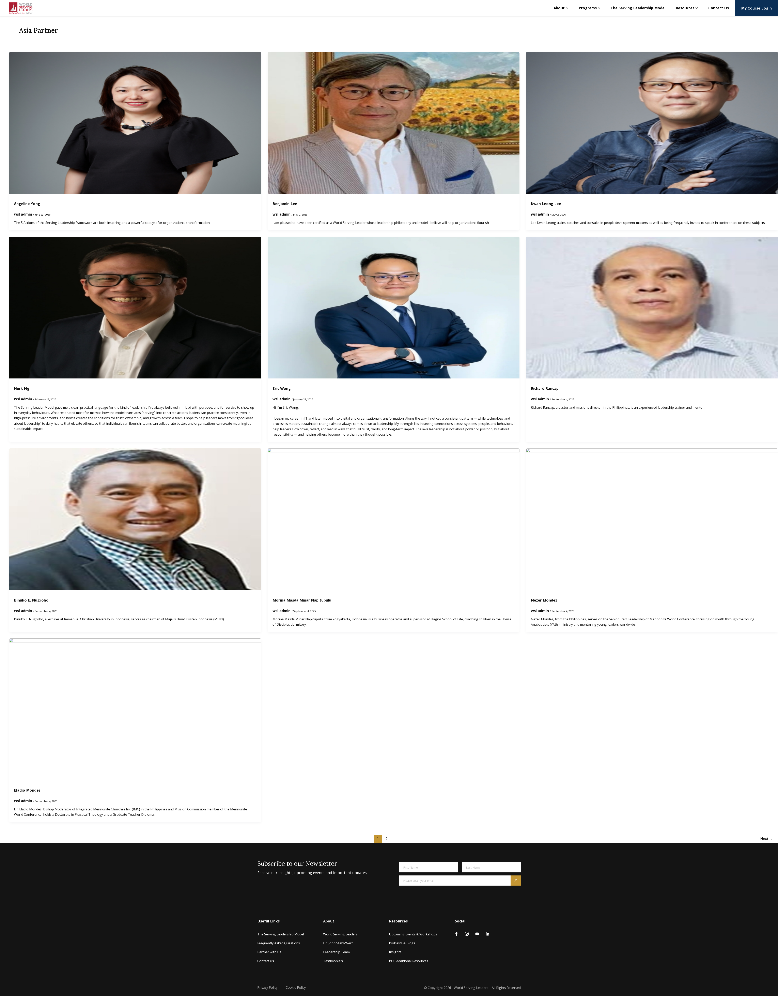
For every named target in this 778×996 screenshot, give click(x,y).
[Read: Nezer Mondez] (652, 518)
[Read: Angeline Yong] (135, 122)
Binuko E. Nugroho (31, 600)
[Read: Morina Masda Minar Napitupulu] (394, 518)
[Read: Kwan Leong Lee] (652, 122)
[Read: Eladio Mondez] (135, 708)
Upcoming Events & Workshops (413, 934)
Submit (516, 880)
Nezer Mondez (544, 600)
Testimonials (333, 961)
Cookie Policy (296, 987)
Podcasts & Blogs (402, 943)
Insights (395, 952)
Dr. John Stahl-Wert (338, 943)
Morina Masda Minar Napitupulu (302, 600)
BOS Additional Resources (408, 961)
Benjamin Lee (285, 203)
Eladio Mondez (27, 790)
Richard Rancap (545, 388)
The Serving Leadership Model (280, 934)
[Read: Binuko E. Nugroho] (135, 518)
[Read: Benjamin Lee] (394, 122)
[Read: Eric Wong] (394, 307)
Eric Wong (282, 388)
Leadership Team (336, 952)
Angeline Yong (27, 203)
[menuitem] (561, 8)
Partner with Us (269, 952)
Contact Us (265, 961)
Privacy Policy (267, 987)
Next (766, 838)
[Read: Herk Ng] (135, 307)
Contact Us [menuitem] (718, 7)
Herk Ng (21, 388)
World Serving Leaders (340, 934)
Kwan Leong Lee (546, 203)
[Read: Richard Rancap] (652, 307)
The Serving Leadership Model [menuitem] (638, 7)
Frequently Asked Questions (278, 943)
